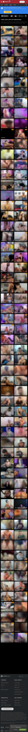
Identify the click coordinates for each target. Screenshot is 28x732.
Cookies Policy (17, 689)
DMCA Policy (16, 687)
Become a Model (4, 700)
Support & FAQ (17, 700)
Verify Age (7, 11)
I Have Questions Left (7, 708)
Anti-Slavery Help (17, 694)
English (22, 676)
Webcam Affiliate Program (6, 705)
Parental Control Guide (18, 691)
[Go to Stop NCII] (8, 731)
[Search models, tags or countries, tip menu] (26, 5)
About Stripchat (5, 682)
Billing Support (17, 702)
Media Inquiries (5, 689)
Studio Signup (4, 702)
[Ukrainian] (15, 16)
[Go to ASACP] (7, 727)
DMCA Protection (17, 705)
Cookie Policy (18, 727)
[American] (11, 16)
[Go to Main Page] (8, 1)
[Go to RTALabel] (2, 727)
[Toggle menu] (1, 2)
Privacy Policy (17, 682)
